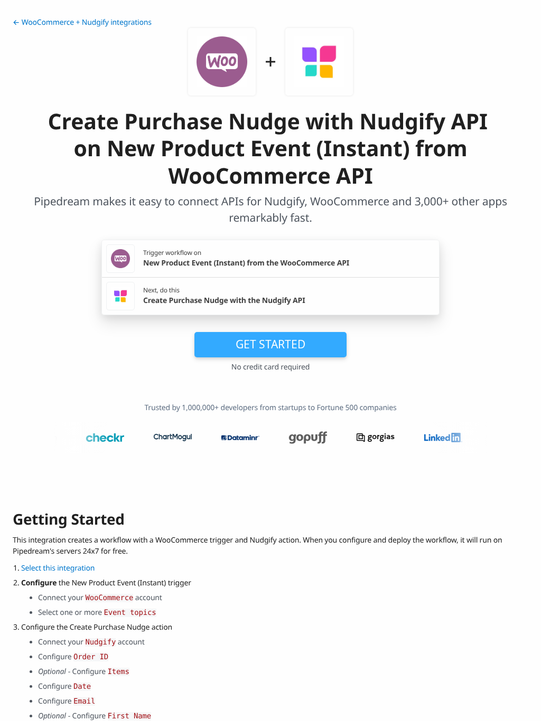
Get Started (270, 344)
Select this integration (58, 568)
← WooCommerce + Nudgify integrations (82, 22)
